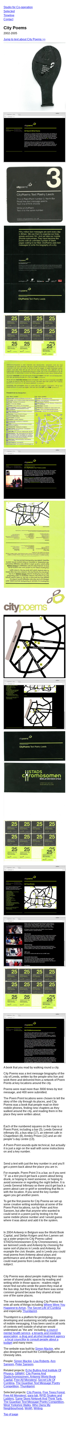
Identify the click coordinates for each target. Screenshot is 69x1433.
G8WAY (19, 1373)
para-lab (33, 1395)
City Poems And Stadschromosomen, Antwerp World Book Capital (30, 1376)
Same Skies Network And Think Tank (38, 1398)
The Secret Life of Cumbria (44, 1307)
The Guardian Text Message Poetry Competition (34, 1401)
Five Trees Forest (54, 1392)
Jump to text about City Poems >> (24, 39)
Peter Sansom (24, 1364)
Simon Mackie (44, 1348)
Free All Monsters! (25, 1379)
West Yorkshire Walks (17, 1405)
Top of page (11, 1414)
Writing (38, 1408)
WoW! (28, 1408)
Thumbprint (29, 1311)
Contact (8, 19)
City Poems (34, 1392)
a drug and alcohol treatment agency (42, 1336)
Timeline (9, 15)
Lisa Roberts (41, 1361)
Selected (9, 11)
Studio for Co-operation (18, 7)
